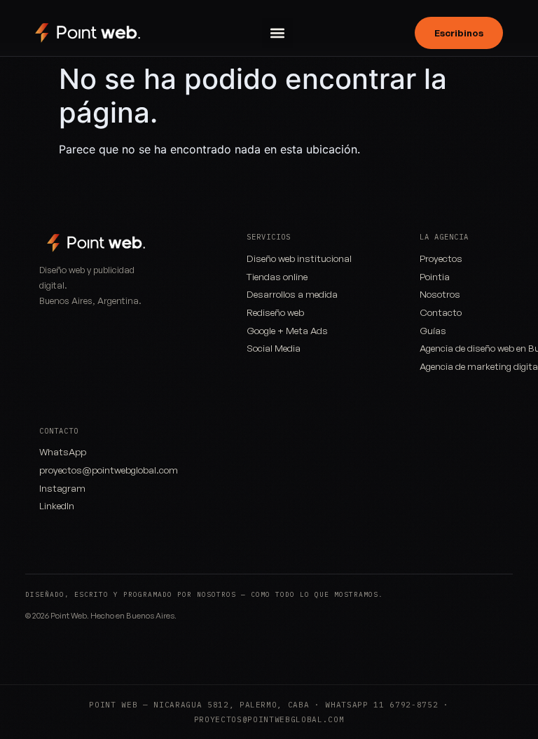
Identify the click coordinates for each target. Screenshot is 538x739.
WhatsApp (62, 451)
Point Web (68, 615)
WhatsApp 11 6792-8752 (381, 705)
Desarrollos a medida (292, 294)
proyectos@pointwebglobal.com (108, 470)
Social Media (274, 348)
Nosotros (440, 294)
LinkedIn (56, 505)
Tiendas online (277, 276)
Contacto (441, 312)
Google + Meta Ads (287, 330)
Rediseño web (275, 312)
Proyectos (441, 258)
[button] (277, 33)
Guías (433, 330)
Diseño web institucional (299, 258)
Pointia (435, 276)
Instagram (62, 488)
